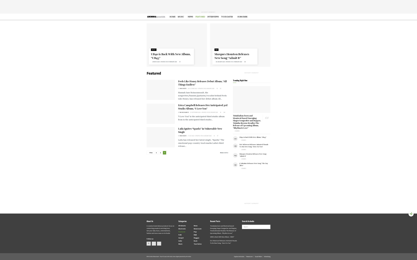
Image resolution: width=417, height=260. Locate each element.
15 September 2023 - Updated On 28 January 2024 (204, 112)
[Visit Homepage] (156, 17)
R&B (216, 49)
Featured (200, 17)
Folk (180, 235)
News (190, 17)
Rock (195, 241)
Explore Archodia (239, 257)
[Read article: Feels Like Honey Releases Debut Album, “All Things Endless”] (161, 90)
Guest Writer (258, 257)
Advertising (267, 257)
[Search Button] (269, 17)
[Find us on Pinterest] (159, 244)
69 (245, 62)
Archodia (188, 256)
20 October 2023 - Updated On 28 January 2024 (201, 88)
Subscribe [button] (242, 17)
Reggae (196, 238)
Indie (180, 241)
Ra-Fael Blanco (184, 112)
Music (181, 17)
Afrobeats (182, 226)
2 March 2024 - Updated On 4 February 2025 (164, 62)
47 (179, 62)
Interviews (213, 17)
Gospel (181, 238)
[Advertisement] (208, 5)
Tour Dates (227, 17)
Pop (195, 232)
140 (224, 112)
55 (220, 88)
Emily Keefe (183, 88)
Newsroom (197, 229)
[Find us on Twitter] (149, 244)
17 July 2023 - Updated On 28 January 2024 (199, 136)
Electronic (182, 229)
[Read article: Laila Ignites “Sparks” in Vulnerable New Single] (161, 137)
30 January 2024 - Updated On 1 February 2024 (228, 62)
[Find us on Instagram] (154, 244)
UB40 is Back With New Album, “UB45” (252, 137)
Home (172, 17)
